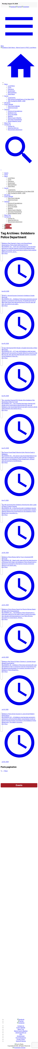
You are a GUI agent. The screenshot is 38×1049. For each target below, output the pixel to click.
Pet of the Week (12, 114)
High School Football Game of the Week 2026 (21, 99)
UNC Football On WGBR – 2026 (16, 101)
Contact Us (7, 124)
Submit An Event (13, 107)
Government (11, 91)
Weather (10, 116)
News (6, 84)
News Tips (7, 123)
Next (6, 771)
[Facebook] (7, 225)
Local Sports (11, 97)
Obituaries (7, 102)
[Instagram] (8, 228)
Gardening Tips (12, 113)
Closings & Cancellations (15, 111)
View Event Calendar (14, 106)
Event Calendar (8, 104)
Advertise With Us (13, 128)
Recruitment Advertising (15, 129)
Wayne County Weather (14, 118)
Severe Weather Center (14, 121)
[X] (7, 226)
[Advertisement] (19, 808)
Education (11, 89)
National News (12, 92)
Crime (9, 87)
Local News (11, 86)
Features (6, 109)
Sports (6, 96)
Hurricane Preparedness (15, 119)
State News (11, 94)
